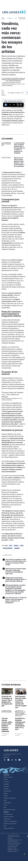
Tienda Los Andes (9, 816)
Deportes (6, 789)
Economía (6, 782)
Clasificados (7, 819)
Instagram (8, 760)
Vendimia (16, 548)
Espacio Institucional (9, 809)
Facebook (5, 760)
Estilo (5, 800)
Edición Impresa (7, 548)
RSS (5, 826)
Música (16, 545)
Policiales (6, 786)
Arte (10, 545)
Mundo (6, 793)
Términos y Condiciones (10, 821)
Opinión (6, 795)
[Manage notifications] (24, 854)
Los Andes (3, 18)
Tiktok (12, 760)
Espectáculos (7, 791)
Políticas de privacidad (10, 823)
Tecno (5, 805)
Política (6, 779)
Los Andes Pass (8, 814)
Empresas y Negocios (9, 798)
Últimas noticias (8, 777)
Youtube (19, 760)
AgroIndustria (7, 802)
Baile (21, 545)
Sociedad (9, 18)
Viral (5, 807)
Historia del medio (9, 828)
